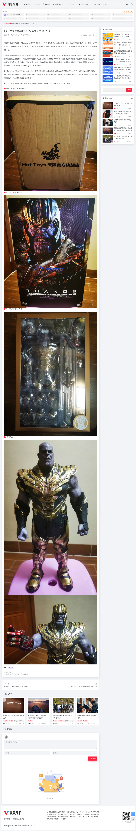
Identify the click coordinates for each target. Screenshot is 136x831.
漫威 (73, 46)
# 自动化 (73, 721)
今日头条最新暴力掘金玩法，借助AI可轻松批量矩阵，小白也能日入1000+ (122, 78)
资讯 (8, 23)
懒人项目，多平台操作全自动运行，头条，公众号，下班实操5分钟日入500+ (123, 36)
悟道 (6, 721)
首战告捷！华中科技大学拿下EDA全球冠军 (123, 137)
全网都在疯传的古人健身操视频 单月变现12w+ (123, 52)
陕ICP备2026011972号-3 (27, 826)
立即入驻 (129, 11)
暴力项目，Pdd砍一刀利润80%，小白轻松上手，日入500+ (123, 44)
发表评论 (92, 758)
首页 (4, 23)
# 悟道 (20, 721)
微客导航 (25, 35)
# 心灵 (16, 721)
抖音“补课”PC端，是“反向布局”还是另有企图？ (122, 112)
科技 (56, 721)
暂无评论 (8, 729)
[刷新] (132, 98)
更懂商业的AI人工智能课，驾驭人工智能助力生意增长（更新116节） (123, 61)
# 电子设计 (66, 721)
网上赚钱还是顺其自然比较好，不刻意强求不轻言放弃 (38, 717)
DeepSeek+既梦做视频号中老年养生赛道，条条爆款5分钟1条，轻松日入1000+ (123, 69)
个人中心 (106, 4)
